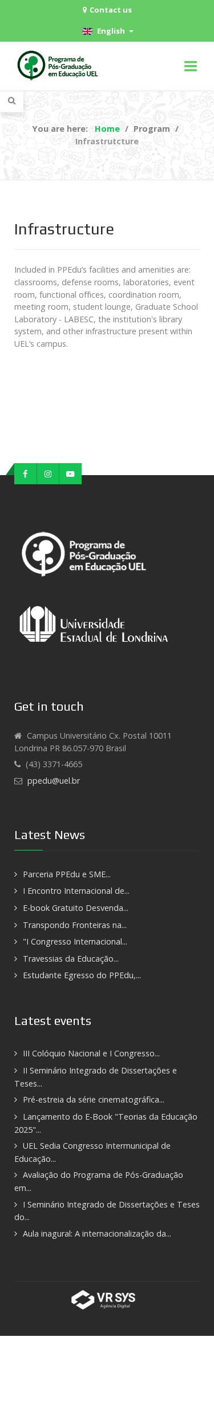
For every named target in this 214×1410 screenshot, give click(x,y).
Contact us (111, 10)
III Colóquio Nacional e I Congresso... (91, 1053)
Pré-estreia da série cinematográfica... (93, 1099)
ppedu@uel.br (53, 780)
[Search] (11, 100)
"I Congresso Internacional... (75, 941)
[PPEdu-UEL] (59, 65)
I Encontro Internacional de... (76, 890)
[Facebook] (25, 474)
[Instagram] (48, 474)
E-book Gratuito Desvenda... (75, 907)
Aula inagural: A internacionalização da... (97, 1233)
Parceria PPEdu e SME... (67, 874)
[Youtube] (70, 474)
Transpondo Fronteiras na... (75, 924)
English (110, 31)
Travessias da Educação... (71, 958)
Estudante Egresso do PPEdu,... (82, 975)
